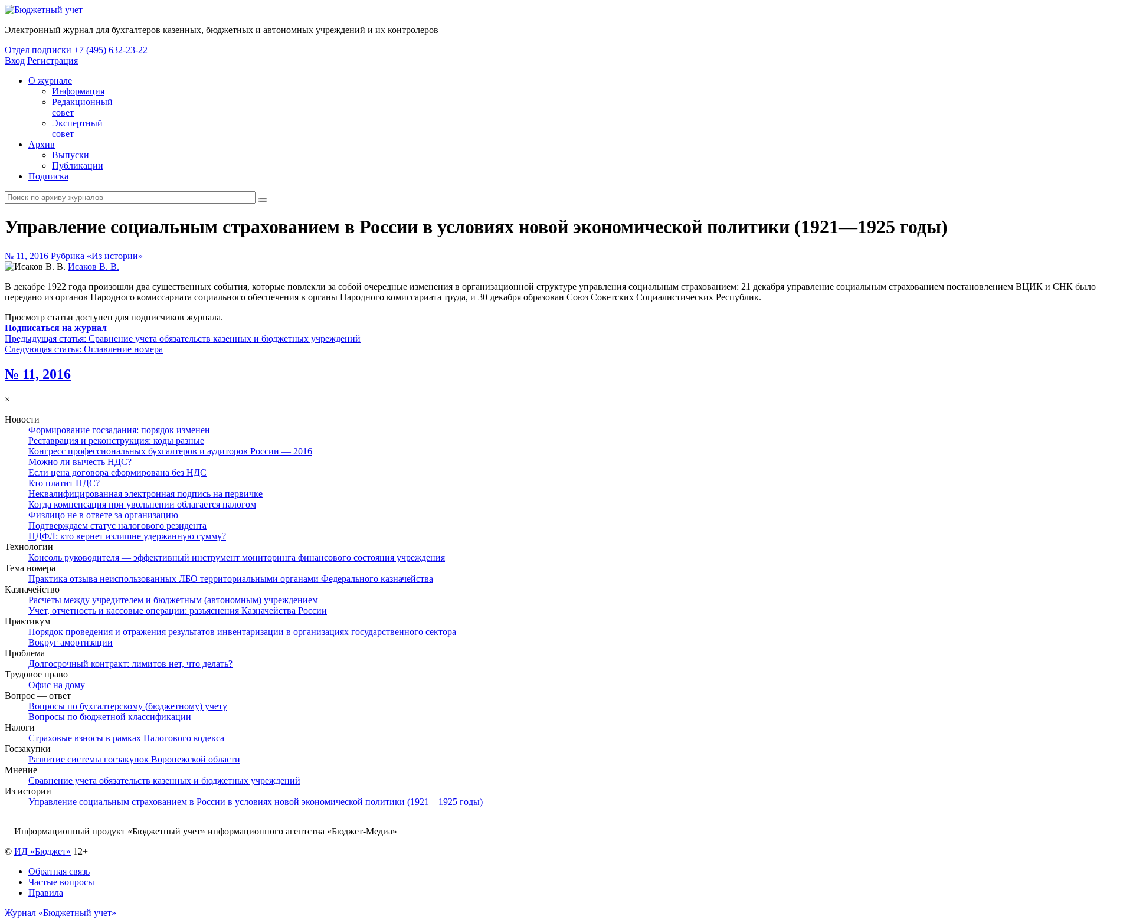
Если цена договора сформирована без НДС (117, 472)
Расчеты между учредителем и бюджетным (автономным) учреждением (173, 600)
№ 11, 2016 (26, 256)
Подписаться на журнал (56, 328)
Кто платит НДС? (64, 483)
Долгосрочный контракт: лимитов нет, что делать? (130, 664)
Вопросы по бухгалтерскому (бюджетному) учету (127, 706)
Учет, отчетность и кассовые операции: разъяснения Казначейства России (177, 610)
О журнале (50, 81)
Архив (41, 144)
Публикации (77, 166)
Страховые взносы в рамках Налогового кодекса (126, 738)
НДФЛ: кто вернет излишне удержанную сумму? (127, 536)
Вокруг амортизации (70, 642)
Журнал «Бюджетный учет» (60, 913)
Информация (78, 91)
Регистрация (52, 60)
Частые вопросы (61, 882)
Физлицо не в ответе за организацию (103, 515)
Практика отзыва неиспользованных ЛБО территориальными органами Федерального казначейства (230, 579)
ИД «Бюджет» (42, 851)
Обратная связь (59, 871)
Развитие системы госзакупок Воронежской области (134, 759)
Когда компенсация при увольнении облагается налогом (142, 504)
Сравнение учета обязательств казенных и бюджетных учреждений (164, 780)
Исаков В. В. (93, 266)
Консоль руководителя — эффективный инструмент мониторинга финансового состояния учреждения (236, 557)
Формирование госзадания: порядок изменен (119, 430)
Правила (45, 893)
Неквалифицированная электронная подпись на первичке (145, 494)
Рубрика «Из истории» (97, 256)
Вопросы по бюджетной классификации (109, 717)
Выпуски (70, 155)
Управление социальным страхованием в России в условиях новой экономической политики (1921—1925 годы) (255, 802)
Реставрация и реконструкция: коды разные (116, 441)
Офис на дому (56, 685)
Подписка (48, 176)
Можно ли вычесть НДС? (80, 462)
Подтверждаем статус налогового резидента (117, 526)
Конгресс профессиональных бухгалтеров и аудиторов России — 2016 (170, 451)
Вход (15, 60)
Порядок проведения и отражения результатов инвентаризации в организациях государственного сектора (242, 632)
